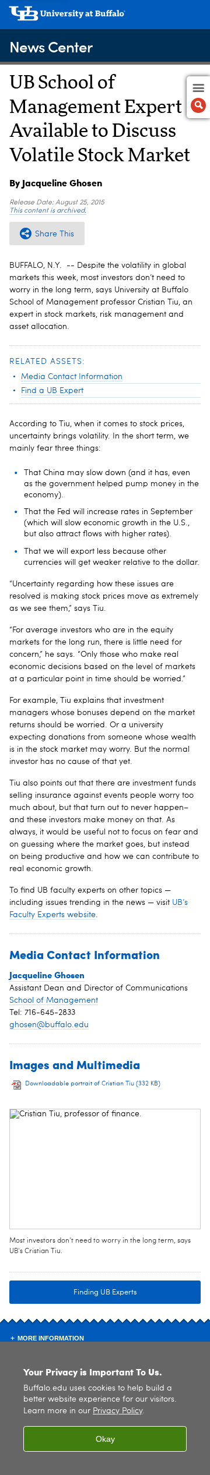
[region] (105, 1408)
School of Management (53, 1000)
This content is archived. (47, 210)
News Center (50, 46)
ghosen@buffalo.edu (49, 1025)
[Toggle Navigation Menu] (198, 97)
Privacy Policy (117, 1411)
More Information (51, 1338)
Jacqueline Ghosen (47, 974)
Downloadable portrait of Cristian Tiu (92, 1084)
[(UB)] (105, 17)
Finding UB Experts (105, 1292)
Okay (105, 1439)
